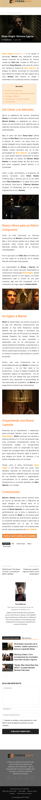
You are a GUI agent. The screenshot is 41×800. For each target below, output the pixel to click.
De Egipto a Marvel (11, 96)
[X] (9, 47)
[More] (29, 47)
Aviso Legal (21, 791)
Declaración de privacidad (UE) (19, 789)
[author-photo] (20, 601)
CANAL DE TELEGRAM (26, 536)
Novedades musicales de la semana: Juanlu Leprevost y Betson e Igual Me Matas (26, 646)
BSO (13, 543)
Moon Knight (7, 546)
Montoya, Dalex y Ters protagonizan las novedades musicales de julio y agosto (26, 657)
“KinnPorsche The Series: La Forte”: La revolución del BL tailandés (11, 571)
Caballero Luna (21, 54)
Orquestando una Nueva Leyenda (16, 99)
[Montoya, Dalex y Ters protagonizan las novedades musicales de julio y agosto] (7, 657)
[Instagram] (14, 777)
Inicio (2, 13)
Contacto (12, 793)
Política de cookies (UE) (9, 791)
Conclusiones (9, 102)
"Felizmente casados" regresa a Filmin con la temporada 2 (31, 571)
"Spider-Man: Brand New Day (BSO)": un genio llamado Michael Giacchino (26, 667)
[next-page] (7, 675)
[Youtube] (32, 777)
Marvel (29, 543)
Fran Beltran (8, 40)
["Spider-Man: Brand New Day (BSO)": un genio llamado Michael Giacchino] (7, 667)
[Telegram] (19, 47)
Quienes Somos (32, 791)
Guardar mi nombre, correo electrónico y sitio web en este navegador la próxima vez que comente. (19, 722)
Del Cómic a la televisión (12, 91)
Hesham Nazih (21, 543)
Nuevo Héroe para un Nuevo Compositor (19, 93)
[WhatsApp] (24, 47)
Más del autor (26, 638)
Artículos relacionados (11, 638)
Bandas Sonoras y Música (14, 13)
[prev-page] (3, 675)
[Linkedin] (14, 47)
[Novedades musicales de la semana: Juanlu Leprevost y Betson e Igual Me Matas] (7, 646)
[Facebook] (4, 47)
